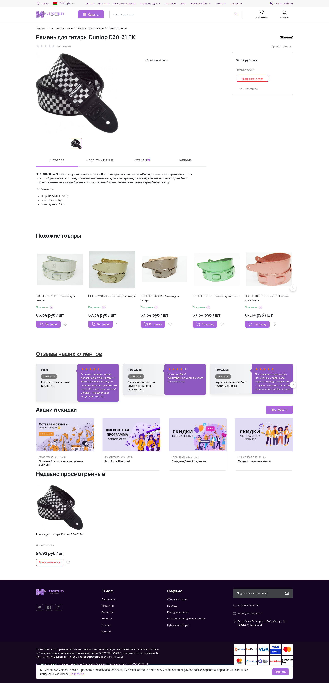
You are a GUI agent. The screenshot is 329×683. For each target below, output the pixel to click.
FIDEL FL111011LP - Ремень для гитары (216, 296)
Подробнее (77, 674)
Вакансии (107, 612)
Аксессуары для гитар (91, 28)
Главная (40, 28)
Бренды (106, 631)
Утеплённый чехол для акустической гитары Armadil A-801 (141, 384)
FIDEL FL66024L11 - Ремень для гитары (55, 298)
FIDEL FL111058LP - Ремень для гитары (112, 296)
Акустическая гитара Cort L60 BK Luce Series (230, 384)
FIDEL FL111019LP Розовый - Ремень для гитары (267, 298)
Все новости (279, 410)
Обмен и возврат (177, 599)
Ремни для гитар (117, 28)
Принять (280, 672)
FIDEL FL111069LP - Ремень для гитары (160, 298)
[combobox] (175, 14)
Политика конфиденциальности (186, 618)
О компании (108, 599)
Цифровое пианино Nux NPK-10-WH (55, 384)
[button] (51, 307)
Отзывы (106, 625)
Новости (107, 618)
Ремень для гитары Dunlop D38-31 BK (59, 534)
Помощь (172, 605)
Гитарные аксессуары (61, 28)
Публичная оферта (178, 625)
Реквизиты (108, 605)
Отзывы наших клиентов (69, 354)
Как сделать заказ (177, 612)
